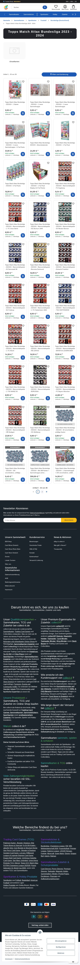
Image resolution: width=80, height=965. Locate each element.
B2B (67, 1)
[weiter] (46, 491)
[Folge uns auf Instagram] (40, 916)
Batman (53, 856)
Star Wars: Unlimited (20, 860)
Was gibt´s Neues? (60, 545)
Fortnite (43, 853)
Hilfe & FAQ (33, 549)
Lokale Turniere (10, 560)
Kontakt (31, 553)
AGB (6, 578)
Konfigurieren (61, 947)
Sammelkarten (14, 14)
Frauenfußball (64, 848)
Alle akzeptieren (61, 941)
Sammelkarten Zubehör (24, 644)
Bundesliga (45, 846)
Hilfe (71, 1)
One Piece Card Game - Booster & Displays (19, 850)
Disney (67, 853)
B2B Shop (8, 541)
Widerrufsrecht (10, 586)
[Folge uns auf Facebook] (34, 916)
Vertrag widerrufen (40, 925)
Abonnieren (68, 520)
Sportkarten (44, 14)
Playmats (53, 876)
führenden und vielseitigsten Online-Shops (19, 641)
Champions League (57, 846)
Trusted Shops (9, 1)
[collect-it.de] (6, 7)
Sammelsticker (29, 14)
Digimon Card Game (25, 855)
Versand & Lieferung (36, 560)
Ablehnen (60, 953)
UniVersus (26, 858)
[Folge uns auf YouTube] (46, 916)
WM (70, 846)
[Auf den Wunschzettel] (23, 82)
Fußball (18, 880)
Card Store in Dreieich (58, 696)
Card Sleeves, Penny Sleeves (52, 869)
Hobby (55, 14)
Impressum (8, 589)
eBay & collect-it (59, 541)
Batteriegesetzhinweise (12, 582)
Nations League (53, 851)
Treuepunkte (58, 549)
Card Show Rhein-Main (12, 549)
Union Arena (33, 860)
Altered (17, 863)
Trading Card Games (22, 631)
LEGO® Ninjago (66, 851)
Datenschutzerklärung (37, 513)
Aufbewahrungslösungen (50, 879)
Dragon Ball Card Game (12, 858)
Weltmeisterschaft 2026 (49, 848)
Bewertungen (33, 541)
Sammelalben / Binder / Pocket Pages (55, 874)
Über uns (8, 564)
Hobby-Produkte (9, 885)
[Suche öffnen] (45, 7)
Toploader (51, 871)
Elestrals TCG (8, 863)
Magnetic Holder (62, 871)
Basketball (26, 880)
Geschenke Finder (35, 545)
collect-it (67, 677)
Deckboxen (45, 876)
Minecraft (50, 853)
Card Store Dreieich (11, 553)
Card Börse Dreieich (11, 545)
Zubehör (65, 14)
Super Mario (59, 853)
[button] (56, 7)
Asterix (47, 856)
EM (67, 846)
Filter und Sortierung (60, 74)
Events (7, 556)
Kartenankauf (33, 556)
